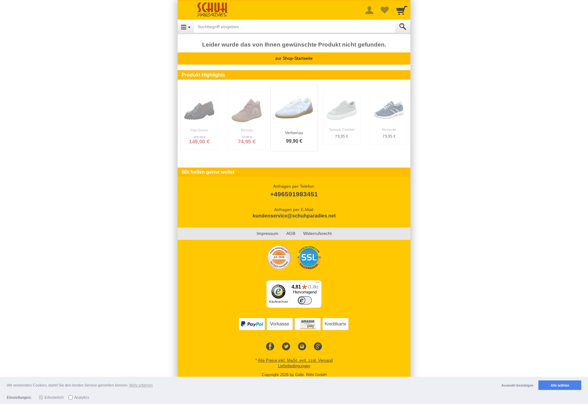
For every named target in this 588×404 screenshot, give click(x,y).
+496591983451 (294, 194)
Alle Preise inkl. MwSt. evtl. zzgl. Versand (295, 360)
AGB (290, 233)
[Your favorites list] (385, 10)
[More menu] (369, 10)
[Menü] (318, 284)
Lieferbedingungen (294, 366)
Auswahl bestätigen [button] (517, 385)
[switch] (305, 300)
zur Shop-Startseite (294, 58)
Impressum (267, 233)
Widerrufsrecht (317, 233)
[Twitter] (286, 347)
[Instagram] (302, 347)
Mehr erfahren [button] (141, 385)
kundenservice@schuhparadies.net (294, 215)
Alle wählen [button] (560, 385)
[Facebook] (270, 347)
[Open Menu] (185, 26)
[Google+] (318, 347)
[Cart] (401, 10)
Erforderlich (54, 397)
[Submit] (403, 27)
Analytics (81, 397)
